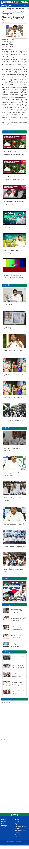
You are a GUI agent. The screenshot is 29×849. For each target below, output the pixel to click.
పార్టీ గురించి (3, 819)
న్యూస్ (16, 824)
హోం (3, 12)
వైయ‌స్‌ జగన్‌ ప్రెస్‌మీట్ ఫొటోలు (11, 328)
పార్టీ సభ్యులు (4, 826)
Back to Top (26, 843)
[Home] (14, 2)
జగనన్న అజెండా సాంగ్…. (9, 228)
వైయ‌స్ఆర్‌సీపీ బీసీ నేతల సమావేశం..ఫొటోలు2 (14, 375)
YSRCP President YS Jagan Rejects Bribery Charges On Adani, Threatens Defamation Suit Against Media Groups (14, 204)
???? (24, 5)
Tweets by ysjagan (5, 740)
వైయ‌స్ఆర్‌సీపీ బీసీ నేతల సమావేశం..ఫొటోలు (14, 398)
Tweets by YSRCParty (5, 702)
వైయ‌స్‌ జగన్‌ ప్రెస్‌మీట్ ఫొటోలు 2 (11, 305)
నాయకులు (3, 822)
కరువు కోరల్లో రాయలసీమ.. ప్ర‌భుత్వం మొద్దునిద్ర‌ (14, 547)
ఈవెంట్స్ (17, 819)
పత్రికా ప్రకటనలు (10, 12)
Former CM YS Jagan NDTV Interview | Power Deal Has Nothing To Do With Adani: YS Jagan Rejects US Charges (14, 179)
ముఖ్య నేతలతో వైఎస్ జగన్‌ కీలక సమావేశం (13, 351)
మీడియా (17, 822)
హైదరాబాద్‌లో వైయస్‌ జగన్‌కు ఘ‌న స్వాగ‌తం (14, 421)
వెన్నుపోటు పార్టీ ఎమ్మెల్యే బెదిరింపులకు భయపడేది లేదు (11, 9)
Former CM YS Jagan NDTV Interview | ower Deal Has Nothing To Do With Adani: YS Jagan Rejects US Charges (14, 154)
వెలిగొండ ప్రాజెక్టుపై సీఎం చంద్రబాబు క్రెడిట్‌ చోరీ (14, 524)
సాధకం (2, 824)
